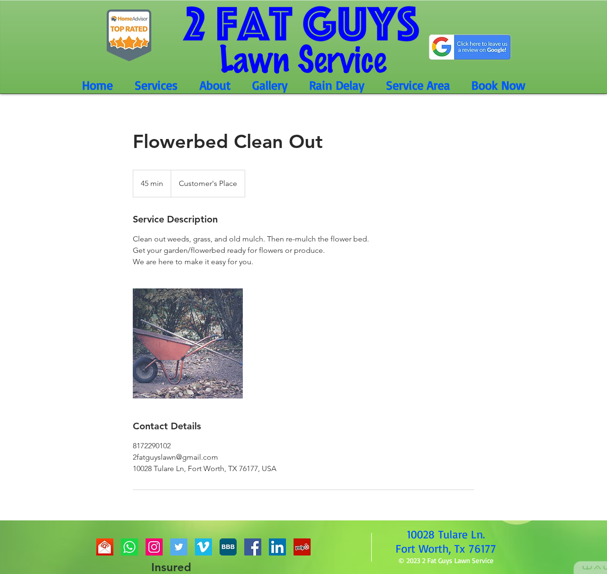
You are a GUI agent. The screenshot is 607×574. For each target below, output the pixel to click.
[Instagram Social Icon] (154, 546)
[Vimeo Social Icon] (203, 546)
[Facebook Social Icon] (252, 546)
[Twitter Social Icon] (178, 546)
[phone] (129, 546)
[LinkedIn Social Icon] (277, 546)
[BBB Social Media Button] (228, 546)
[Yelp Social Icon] (302, 546)
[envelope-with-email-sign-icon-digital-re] (104, 546)
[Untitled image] (188, 343)
